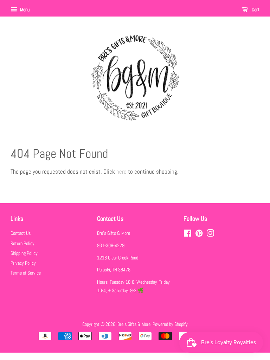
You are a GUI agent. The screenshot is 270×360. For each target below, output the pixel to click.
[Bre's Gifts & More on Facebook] (188, 234)
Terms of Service (26, 273)
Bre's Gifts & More (133, 324)
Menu (24, 9)
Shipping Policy (24, 253)
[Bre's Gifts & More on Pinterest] (199, 234)
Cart (255, 9)
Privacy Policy (23, 263)
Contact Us (21, 233)
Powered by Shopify (170, 324)
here (121, 171)
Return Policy (22, 243)
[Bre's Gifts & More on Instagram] (210, 234)
